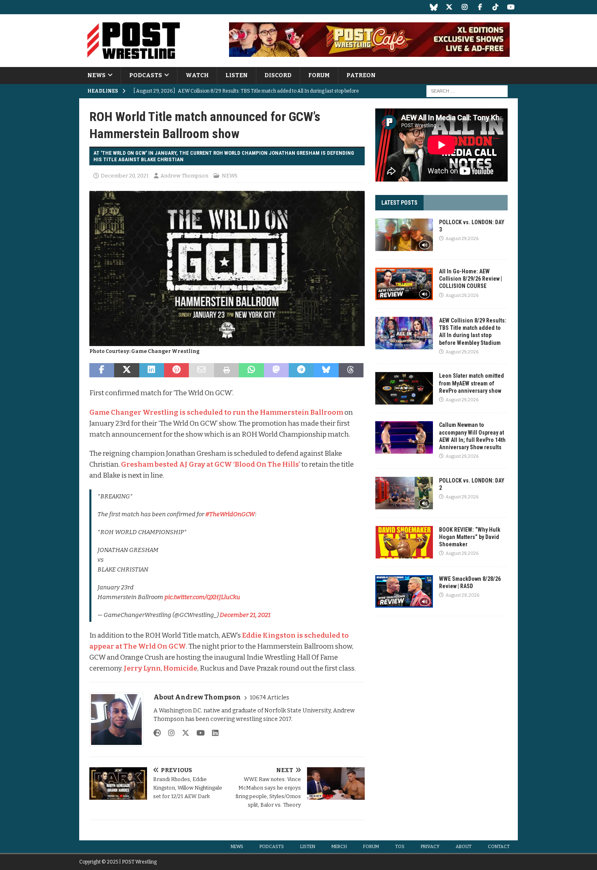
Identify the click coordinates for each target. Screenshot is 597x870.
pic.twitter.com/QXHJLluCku (202, 597)
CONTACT (499, 846)
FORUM (319, 75)
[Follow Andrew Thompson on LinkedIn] (212, 733)
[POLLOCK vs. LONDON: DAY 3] (404, 235)
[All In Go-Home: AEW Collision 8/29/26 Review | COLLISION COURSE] (404, 284)
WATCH (197, 75)
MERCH (339, 846)
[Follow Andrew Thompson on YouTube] (197, 733)
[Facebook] (480, 7)
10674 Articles (269, 697)
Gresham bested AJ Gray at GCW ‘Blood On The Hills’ (210, 464)
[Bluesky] (433, 7)
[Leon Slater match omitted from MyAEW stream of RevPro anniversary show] (404, 388)
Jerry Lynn (142, 668)
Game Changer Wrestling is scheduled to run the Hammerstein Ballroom (216, 412)
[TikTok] (495, 7)
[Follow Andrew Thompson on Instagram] (168, 733)
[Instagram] (464, 7)
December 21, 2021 (245, 615)
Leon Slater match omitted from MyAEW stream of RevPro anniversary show (471, 383)
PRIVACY (430, 846)
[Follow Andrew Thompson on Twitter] (182, 733)
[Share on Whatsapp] (251, 370)
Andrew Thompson (184, 176)
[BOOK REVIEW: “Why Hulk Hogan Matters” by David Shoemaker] (404, 542)
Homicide (180, 668)
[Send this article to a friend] (201, 370)
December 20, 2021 (125, 176)
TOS (399, 846)
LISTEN (236, 75)
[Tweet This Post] (126, 370)
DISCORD (278, 75)
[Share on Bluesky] (326, 370)
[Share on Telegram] (301, 370)
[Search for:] (467, 91)
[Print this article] (226, 370)
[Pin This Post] (176, 370)
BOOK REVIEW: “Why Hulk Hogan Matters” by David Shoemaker (469, 537)
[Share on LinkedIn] (151, 370)
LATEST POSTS (399, 202)
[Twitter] (449, 7)
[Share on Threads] (351, 370)
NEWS (96, 75)
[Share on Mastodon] (276, 370)
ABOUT (464, 846)
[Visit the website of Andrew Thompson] (157, 733)
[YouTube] (511, 7)
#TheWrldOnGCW (230, 514)
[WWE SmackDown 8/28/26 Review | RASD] (404, 591)
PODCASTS (145, 75)
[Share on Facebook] (101, 370)
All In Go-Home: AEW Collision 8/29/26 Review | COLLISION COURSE (470, 278)
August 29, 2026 (462, 238)
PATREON (361, 75)
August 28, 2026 (462, 595)
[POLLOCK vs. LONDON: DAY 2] (404, 493)
